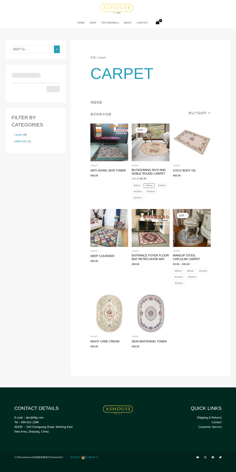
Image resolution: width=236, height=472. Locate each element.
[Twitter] (220, 457)
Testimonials (110, 22)
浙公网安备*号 (91, 457)
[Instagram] (205, 457)
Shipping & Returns (209, 417)
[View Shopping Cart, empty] (157, 22)
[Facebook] (213, 457)
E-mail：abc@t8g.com (29, 417)
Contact (142, 22)
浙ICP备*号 (75, 457)
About (128, 22)
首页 (93, 57)
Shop (92, 22)
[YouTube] (197, 457)
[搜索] (57, 49)
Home (81, 22)
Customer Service (210, 427)
